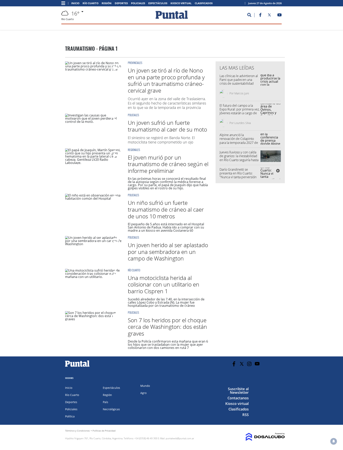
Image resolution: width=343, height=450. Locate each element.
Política (70, 416)
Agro (143, 393)
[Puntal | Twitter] (269, 16)
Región (107, 3)
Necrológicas (111, 409)
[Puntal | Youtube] (279, 16)
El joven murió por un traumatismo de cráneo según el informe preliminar (168, 164)
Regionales (134, 150)
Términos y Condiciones (77, 430)
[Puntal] (77, 366)
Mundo (145, 386)
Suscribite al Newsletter (238, 390)
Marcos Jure (241, 93)
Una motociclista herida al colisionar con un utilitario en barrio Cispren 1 (163, 284)
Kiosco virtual (181, 3)
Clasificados (204, 3)
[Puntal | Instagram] (249, 363)
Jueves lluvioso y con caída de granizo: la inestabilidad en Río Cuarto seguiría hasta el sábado (239, 158)
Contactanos (238, 398)
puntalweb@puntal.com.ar (180, 438)
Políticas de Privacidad (104, 430)
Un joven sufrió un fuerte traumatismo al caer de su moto (167, 126)
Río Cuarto (90, 3)
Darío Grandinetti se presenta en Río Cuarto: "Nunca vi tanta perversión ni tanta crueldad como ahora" (238, 177)
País (105, 402)
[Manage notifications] (333, 441)
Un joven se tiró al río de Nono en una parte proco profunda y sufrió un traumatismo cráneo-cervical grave (166, 80)
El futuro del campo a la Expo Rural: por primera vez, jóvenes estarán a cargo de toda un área (239, 111)
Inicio (75, 3)
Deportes (121, 3)
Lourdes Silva (242, 123)
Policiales (138, 3)
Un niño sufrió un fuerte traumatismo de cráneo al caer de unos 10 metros (166, 209)
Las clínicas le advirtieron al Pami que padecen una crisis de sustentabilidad (239, 80)
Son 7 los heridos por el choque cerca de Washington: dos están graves (167, 326)
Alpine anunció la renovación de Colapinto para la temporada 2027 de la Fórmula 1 (239, 141)
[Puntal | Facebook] (260, 16)
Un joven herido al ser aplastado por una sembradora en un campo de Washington (168, 251)
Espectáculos (157, 3)
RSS (245, 414)
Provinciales (135, 63)
